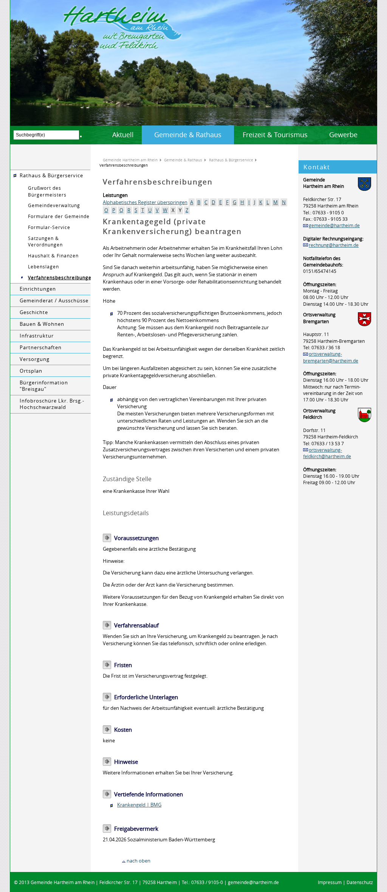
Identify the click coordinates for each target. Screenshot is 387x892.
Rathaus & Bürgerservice (51, 175)
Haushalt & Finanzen (53, 256)
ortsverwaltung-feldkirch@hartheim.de (327, 453)
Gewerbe (343, 134)
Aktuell (123, 134)
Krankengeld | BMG (139, 805)
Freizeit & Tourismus (275, 134)
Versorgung (35, 359)
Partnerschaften (41, 347)
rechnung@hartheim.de (334, 245)
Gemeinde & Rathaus (187, 134)
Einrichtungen (38, 289)
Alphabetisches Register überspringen (145, 202)
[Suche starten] (81, 136)
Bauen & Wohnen (42, 324)
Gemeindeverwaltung (54, 205)
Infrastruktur (37, 336)
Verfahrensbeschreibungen (59, 277)
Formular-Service (49, 227)
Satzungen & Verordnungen (45, 241)
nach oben (138, 861)
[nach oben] (123, 861)
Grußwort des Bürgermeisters (47, 191)
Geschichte (34, 312)
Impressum (330, 882)
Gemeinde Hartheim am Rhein (130, 160)
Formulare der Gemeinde (59, 216)
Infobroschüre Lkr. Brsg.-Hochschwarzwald (52, 404)
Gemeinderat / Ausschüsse (54, 300)
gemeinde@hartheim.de (334, 225)
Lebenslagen (43, 266)
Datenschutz (360, 882)
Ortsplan (31, 371)
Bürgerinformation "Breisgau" (44, 385)
